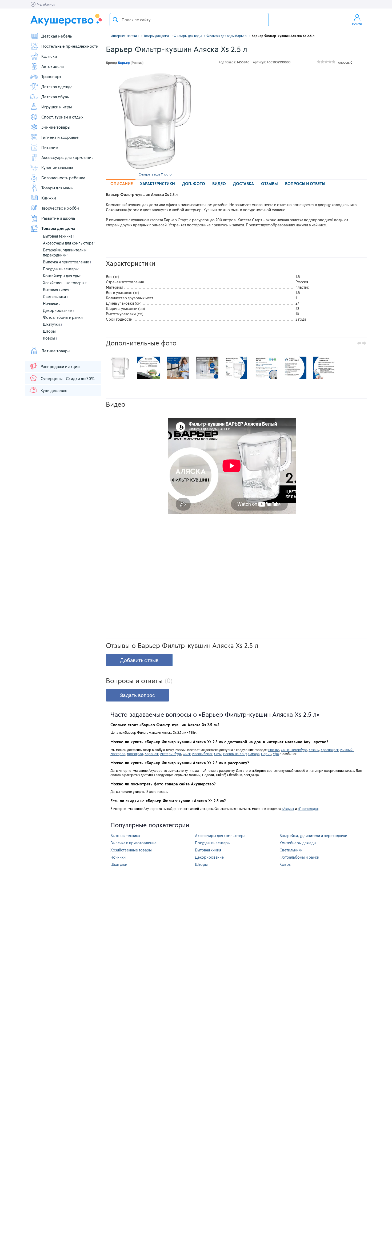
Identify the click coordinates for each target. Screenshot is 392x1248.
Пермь (266, 754)
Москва (273, 750)
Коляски (49, 56)
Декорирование (58, 310)
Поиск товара (115, 19)
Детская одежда (57, 86)
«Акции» (288, 808)
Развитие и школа (58, 218)
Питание (49, 147)
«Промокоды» (308, 808)
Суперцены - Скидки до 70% (67, 378)
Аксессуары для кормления (67, 157)
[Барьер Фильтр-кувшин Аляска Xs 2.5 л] (155, 121)
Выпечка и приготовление (67, 262)
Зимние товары (55, 127)
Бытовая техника (58, 236)
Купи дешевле (54, 390)
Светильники (55, 296)
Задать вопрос (137, 695)
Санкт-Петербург (294, 750)
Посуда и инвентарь (61, 269)
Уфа (276, 754)
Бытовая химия (57, 289)
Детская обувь (55, 96)
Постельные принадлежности (69, 46)
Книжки (48, 197)
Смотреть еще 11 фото (155, 174)
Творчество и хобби (60, 208)
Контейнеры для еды (62, 276)
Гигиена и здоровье (60, 137)
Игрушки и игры (56, 106)
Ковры (50, 338)
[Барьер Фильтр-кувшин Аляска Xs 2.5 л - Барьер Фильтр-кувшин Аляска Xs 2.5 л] (119, 368)
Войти (357, 24)
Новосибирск (202, 754)
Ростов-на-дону (235, 754)
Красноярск (330, 750)
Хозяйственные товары (65, 282)
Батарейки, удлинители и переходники (313, 835)
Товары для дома (58, 228)
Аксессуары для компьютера (69, 243)
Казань (314, 750)
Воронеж (152, 754)
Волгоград (135, 754)
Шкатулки (52, 324)
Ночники (52, 303)
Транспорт (51, 76)
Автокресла (52, 66)
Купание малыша (57, 167)
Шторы (50, 331)
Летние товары (55, 350)
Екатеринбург (170, 754)
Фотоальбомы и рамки (64, 317)
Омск (187, 754)
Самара (253, 754)
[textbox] (189, 19)
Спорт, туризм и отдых (62, 117)
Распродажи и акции (60, 366)
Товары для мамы (57, 187)
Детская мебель (56, 36)
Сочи (218, 754)
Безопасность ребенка (63, 177)
